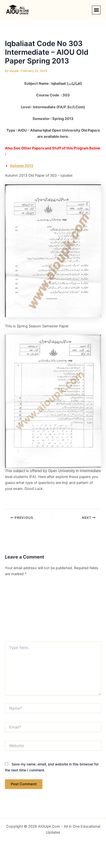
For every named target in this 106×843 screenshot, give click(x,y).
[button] (96, 10)
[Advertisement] (53, 610)
